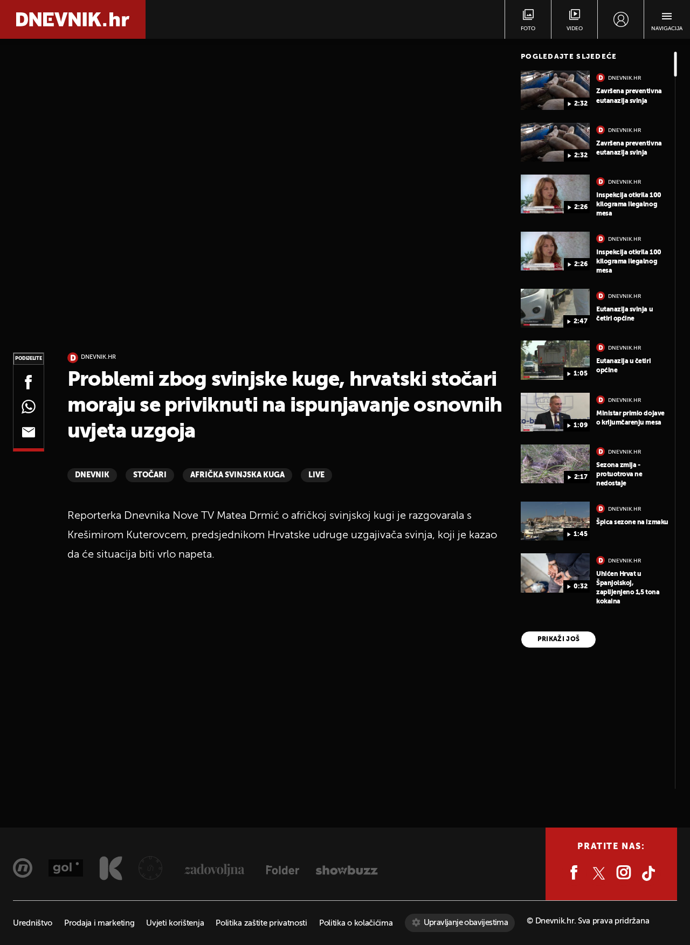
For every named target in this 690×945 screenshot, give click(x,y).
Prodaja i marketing (99, 923)
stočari (150, 475)
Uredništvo (32, 923)
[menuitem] (620, 19)
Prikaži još (558, 639)
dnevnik (92, 475)
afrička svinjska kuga (237, 475)
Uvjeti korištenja (175, 923)
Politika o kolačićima (356, 923)
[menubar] (620, 19)
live (316, 475)
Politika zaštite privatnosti (261, 923)
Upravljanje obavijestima (466, 923)
